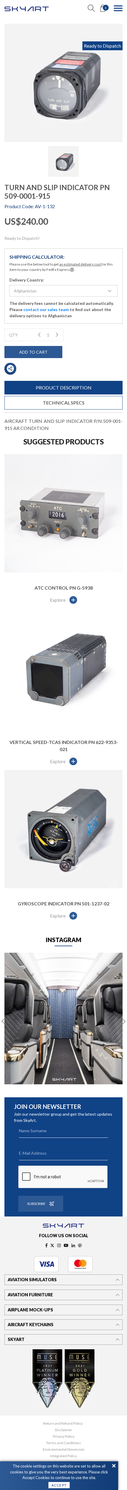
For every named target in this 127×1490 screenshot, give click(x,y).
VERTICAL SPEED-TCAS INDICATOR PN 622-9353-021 (63, 745)
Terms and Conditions (63, 1443)
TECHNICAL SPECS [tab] (63, 402)
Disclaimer (63, 1430)
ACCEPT (59, 1485)
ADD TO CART (33, 352)
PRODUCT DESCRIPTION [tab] (64, 387)
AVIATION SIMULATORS (32, 1279)
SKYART (16, 1339)
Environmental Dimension (63, 1449)
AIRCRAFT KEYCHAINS (30, 1324)
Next (124, 1021)
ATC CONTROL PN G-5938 (64, 588)
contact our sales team (46, 309)
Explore (58, 600)
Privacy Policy (63, 1436)
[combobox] (63, 290)
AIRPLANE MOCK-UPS (30, 1309)
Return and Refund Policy (63, 1423)
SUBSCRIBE (36, 1203)
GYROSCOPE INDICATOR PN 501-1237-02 (63, 903)
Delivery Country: (26, 279)
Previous (3, 1021)
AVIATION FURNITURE (30, 1294)
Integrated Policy (63, 1456)
